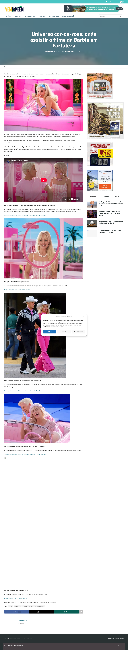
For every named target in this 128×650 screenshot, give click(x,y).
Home (5, 66)
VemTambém (49, 51)
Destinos (18, 16)
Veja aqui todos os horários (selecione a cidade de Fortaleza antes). (25, 215)
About (6, 638)
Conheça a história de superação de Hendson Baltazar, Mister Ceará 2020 (111, 203)
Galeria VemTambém (68, 16)
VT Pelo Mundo (54, 16)
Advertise (12, 638)
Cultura (67, 51)
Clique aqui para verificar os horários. (16, 598)
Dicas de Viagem (30, 16)
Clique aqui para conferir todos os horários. (17, 289)
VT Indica (42, 16)
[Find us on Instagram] (108, 1)
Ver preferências (78, 331)
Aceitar (50, 331)
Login (116, 1)
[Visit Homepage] (14, 9)
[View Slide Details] (94, 8)
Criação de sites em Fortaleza (15, 645)
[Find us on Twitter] (111, 1)
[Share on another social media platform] (81, 612)
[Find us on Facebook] (106, 1)
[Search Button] (120, 16)
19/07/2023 (59, 51)
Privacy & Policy (21, 638)
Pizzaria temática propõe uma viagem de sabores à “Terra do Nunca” (109, 213)
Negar (64, 331)
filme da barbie (39, 606)
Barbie (10, 606)
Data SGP (29, 638)
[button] (84, 317)
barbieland (17, 606)
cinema (25, 606)
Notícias (8, 16)
